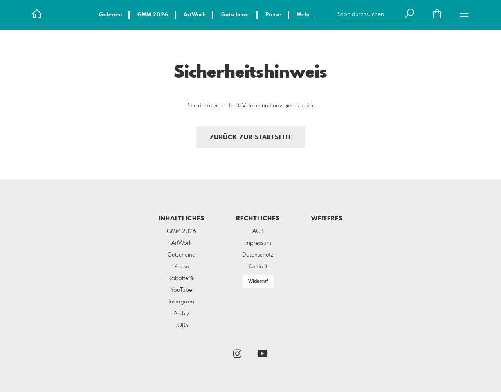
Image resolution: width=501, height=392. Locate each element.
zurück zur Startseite (250, 137)
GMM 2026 (152, 15)
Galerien (110, 15)
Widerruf (258, 281)
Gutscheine (235, 15)
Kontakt (258, 266)
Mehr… (305, 15)
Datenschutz (257, 255)
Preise (273, 15)
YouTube (181, 290)
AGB (257, 231)
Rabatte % (181, 278)
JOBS (181, 325)
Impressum (257, 243)
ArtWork (194, 15)
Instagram (181, 302)
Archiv (181, 313)
